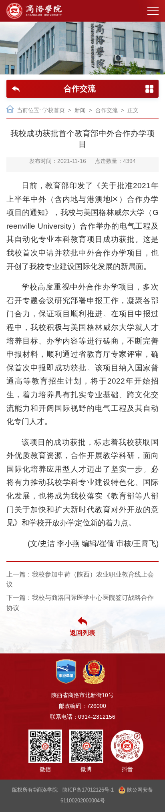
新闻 (80, 110)
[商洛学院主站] (34, 11)
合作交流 (106, 110)
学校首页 (53, 110)
